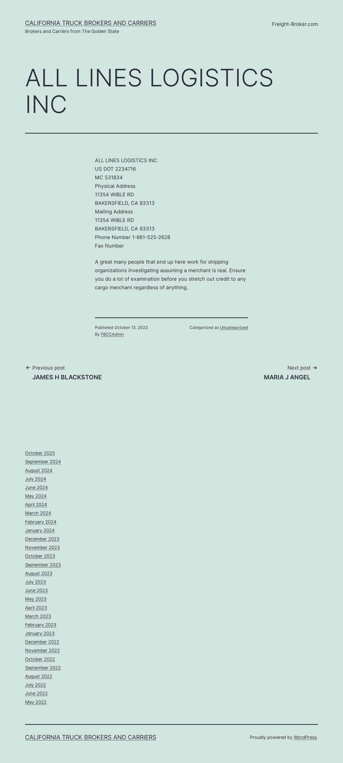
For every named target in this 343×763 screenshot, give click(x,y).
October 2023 (40, 556)
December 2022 (42, 641)
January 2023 (39, 633)
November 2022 (42, 650)
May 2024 (36, 496)
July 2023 (35, 581)
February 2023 (40, 624)
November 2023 (42, 547)
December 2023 (42, 539)
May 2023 (35, 599)
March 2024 (38, 513)
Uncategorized (234, 327)
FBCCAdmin (112, 334)
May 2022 (35, 702)
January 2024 (40, 530)
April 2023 (36, 607)
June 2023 (36, 590)
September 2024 (43, 461)
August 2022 (38, 676)
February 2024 (40, 521)
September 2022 (43, 667)
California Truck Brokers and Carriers (90, 23)
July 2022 (35, 684)
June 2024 (36, 487)
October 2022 (40, 659)
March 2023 (38, 616)
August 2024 (38, 470)
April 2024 (36, 504)
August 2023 (38, 573)
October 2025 (40, 453)
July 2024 (35, 479)
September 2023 (43, 564)
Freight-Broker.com (295, 24)
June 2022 (36, 693)
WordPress (305, 737)
